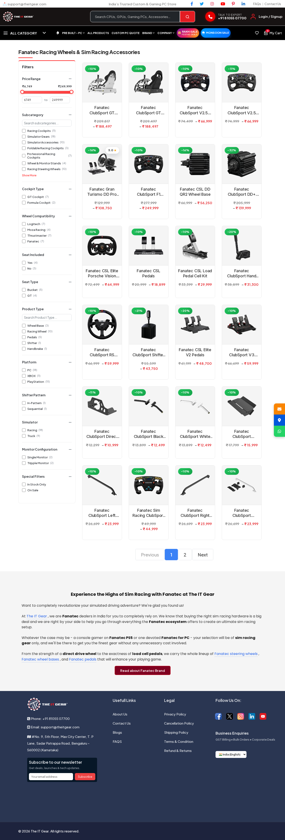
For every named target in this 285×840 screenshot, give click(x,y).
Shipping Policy (176, 732)
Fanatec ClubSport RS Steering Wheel (102, 352)
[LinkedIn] (243, 4)
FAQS (117, 741)
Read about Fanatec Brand (142, 670)
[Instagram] (212, 4)
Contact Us (273, 3)
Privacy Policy (175, 714)
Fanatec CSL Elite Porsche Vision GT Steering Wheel (102, 273)
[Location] (279, 420)
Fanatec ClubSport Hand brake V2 (241, 273)
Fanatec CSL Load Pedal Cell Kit (195, 273)
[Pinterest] (233, 4)
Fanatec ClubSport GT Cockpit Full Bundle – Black (148, 110)
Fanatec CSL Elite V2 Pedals (195, 352)
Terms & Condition (178, 741)
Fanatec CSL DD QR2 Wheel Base (195, 192)
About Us (120, 714)
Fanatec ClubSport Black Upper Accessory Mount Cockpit (148, 434)
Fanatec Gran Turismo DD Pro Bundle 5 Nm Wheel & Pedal (101, 192)
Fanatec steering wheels (236, 653)
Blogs (117, 732)
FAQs (257, 3)
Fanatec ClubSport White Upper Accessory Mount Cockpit (195, 434)
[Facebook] (192, 4)
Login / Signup (270, 16)
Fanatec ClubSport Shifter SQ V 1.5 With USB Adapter (148, 352)
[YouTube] (223, 4)
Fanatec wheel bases (40, 659)
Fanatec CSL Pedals (148, 273)
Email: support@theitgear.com (54, 727)
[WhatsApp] (279, 431)
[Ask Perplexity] (165, 799)
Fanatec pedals (82, 659)
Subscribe (85, 776)
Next (203, 554)
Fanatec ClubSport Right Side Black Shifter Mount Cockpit (195, 513)
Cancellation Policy (179, 723)
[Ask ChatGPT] (119, 799)
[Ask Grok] (142, 799)
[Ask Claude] (131, 799)
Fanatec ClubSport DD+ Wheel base (242, 192)
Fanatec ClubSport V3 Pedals (241, 352)
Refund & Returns (178, 750)
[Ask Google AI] (154, 799)
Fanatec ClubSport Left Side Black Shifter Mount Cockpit (102, 513)
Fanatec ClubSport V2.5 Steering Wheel (241, 110)
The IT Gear (36, 616)
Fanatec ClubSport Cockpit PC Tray (241, 434)
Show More (29, 175)
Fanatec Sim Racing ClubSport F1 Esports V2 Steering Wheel (148, 513)
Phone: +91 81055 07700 (50, 718)
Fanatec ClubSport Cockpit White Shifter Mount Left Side (242, 513)
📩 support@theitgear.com (24, 4)
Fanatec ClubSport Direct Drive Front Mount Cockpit (102, 434)
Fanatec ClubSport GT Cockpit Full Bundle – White (102, 110)
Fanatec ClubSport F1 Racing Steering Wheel (148, 192)
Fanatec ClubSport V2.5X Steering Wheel (195, 110)
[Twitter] (202, 4)
